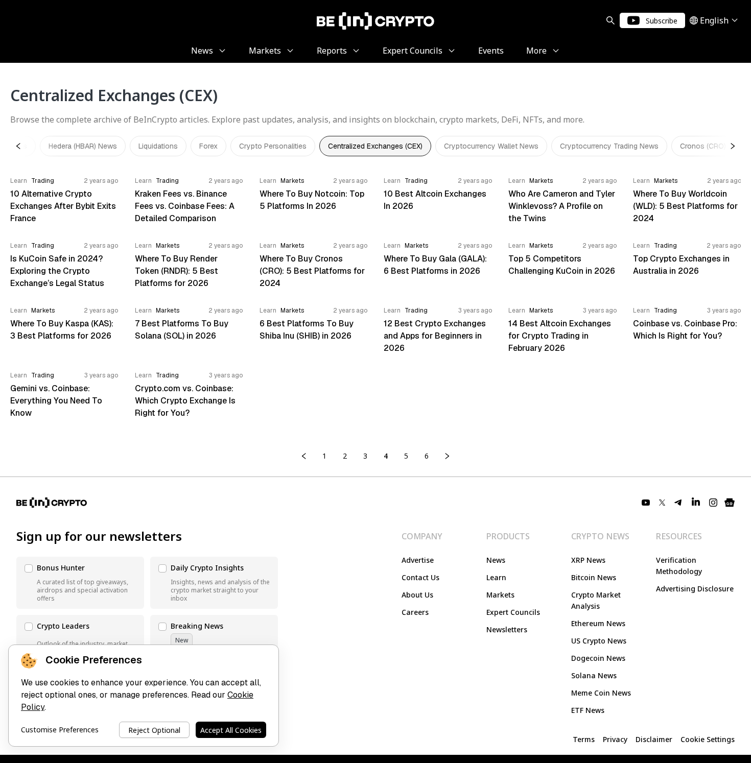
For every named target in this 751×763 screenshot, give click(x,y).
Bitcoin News (593, 577)
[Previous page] (304, 456)
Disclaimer (654, 739)
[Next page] (447, 456)
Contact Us (420, 577)
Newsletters (506, 629)
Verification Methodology (679, 565)
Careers (415, 612)
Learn (496, 577)
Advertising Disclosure (695, 588)
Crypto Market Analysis (596, 600)
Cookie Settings (707, 739)
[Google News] (729, 502)
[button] (80, 583)
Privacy (615, 739)
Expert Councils (513, 612)
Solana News (594, 675)
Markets (500, 595)
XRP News (588, 560)
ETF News (587, 710)
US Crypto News (598, 641)
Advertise (418, 560)
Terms (584, 739)
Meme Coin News (601, 693)
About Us (417, 595)
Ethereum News (598, 623)
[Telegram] (678, 502)
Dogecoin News (598, 658)
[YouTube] (646, 502)
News (495, 560)
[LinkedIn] (696, 502)
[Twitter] (662, 502)
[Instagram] (713, 502)
